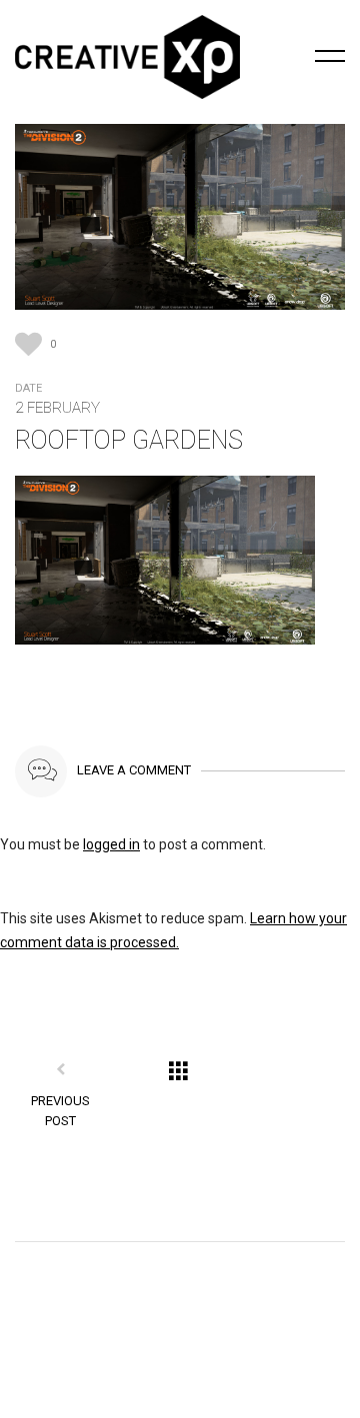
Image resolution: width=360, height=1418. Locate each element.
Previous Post (60, 1110)
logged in (111, 844)
